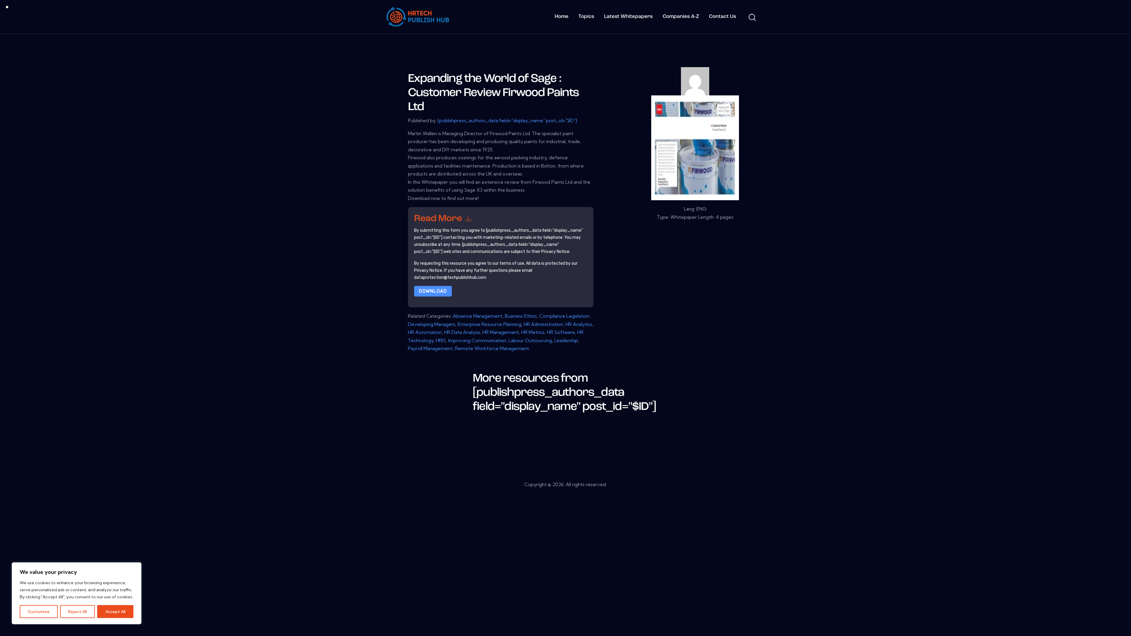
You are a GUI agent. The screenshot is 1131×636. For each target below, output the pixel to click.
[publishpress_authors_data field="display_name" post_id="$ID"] (507, 120)
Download (433, 291)
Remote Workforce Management (492, 348)
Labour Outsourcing (530, 340)
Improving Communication (477, 340)
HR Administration (543, 324)
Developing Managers (431, 324)
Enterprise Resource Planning (489, 324)
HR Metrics (533, 332)
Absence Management (477, 316)
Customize (38, 611)
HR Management (500, 332)
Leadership (566, 340)
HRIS (441, 340)
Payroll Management (430, 348)
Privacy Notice (428, 270)
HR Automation (425, 332)
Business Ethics (521, 316)
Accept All (115, 611)
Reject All (77, 611)
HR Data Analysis (462, 332)
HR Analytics (579, 324)
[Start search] (751, 17)
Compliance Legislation (564, 316)
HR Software (561, 332)
